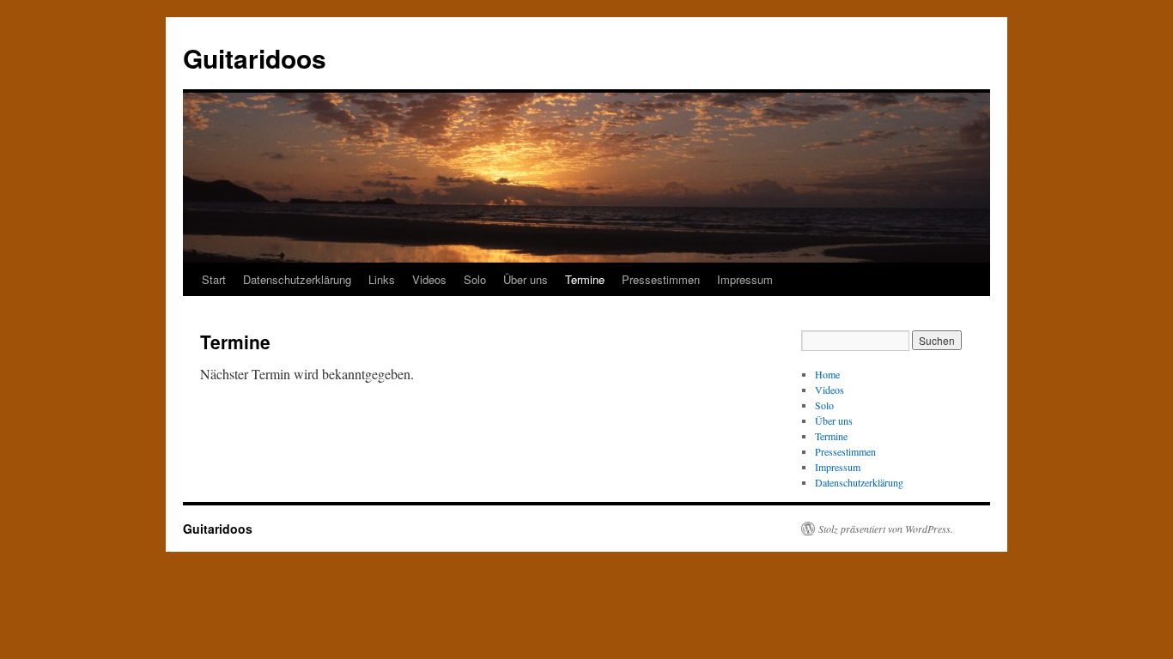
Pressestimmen (661, 279)
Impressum (745, 279)
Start (214, 279)
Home (827, 374)
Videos (429, 279)
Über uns (525, 279)
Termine (585, 279)
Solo (475, 279)
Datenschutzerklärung (297, 279)
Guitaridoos (254, 57)
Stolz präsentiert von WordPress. (885, 528)
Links (381, 279)
